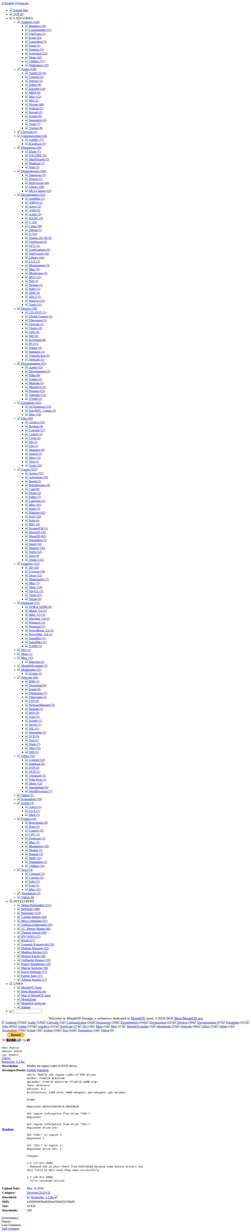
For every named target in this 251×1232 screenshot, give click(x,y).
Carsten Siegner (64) (33, 917)
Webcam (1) (36, 359)
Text (65, 1030)
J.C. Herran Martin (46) (35, 928)
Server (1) (34, 724)
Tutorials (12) (37, 395)
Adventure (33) (38, 477)
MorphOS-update (138, 1026)
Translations (85, 1030)
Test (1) (33, 740)
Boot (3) (33, 826)
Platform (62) (36, 512)
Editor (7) (34, 497)
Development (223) (32, 194)
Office (205, 1026)
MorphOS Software (33, 1003)
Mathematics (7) (38, 579)
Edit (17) (34, 881)
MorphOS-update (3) (33, 665)
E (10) (32, 234)
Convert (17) (36, 430)
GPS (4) (33, 332)
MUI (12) (34, 277)
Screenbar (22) (37, 53)
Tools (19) (35, 465)
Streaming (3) (37, 732)
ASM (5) (34, 210)
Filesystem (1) (37, 320)
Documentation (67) (33, 363)
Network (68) (29, 677)
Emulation (232, 1022)
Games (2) (35, 379)
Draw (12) (35, 575)
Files (5, 1026)
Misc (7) (33, 583)
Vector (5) (34, 599)
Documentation (206, 1022)
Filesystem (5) (37, 697)
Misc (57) (26, 658)
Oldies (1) (27, 795)
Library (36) (36, 187)
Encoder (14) (36, 88)
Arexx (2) (34, 206)
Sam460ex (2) (37, 642)
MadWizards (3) (38, 159)
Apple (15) (35, 367)
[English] (8, 3)
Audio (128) (28, 69)
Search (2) (35, 453)
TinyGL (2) (35, 591)
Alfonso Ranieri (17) (33, 979)
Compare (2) (36, 873)
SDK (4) (34, 293)
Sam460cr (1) (37, 638)
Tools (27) (35, 595)
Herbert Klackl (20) (32, 956)
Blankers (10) (37, 26)
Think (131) (36, 559)
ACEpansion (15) (39, 406)
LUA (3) (34, 261)
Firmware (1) (36, 838)
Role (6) (33, 520)
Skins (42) (35, 57)
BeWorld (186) (30, 909)
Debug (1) (35, 230)
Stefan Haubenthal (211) (35, 905)
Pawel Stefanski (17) (33, 972)
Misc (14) (34, 414)
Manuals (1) (36, 383)
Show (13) (35, 783)
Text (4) (33, 556)
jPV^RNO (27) (30, 936)
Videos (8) (27, 897)
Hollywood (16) (38, 253)
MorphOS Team (30, 987)
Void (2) (33, 167)
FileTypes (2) (36, 34)
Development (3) (39, 371)
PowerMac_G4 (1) (40, 634)
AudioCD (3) (37, 73)
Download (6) (37, 685)
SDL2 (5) (34, 296)
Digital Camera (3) (40, 316)
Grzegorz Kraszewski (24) (37, 944)
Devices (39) (28, 308)
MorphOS (138, 1018)
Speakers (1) (36, 351)
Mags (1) (26, 654)
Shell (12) (34, 858)
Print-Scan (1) (37, 779)
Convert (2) (35, 77)
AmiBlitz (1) (36, 198)
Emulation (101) (30, 402)
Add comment (10, 1228)
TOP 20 (18, 14)
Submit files (20, 10)
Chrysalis (52, 1022)
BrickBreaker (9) (39, 485)
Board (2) (34, 481)
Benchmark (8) (38, 822)
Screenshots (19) (31, 799)
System (48, 1030)
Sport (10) (35, 544)
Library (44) (36, 257)
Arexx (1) (34, 807)
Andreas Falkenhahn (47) (36, 924)
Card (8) (33, 489)
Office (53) (27, 756)
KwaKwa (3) (36, 143)
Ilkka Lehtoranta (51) (33, 921)
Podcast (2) (35, 108)
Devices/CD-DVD (38, 1192)
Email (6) (34, 689)
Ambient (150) (29, 22)
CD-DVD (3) (37, 312)
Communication (76, 1022)
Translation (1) (37, 862)
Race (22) (34, 516)
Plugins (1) (35, 850)
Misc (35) (34, 504)
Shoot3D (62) (37, 536)
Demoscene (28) (31, 147)
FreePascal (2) (37, 242)
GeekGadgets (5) (39, 249)
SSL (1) (33, 728)
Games (22, 1026)
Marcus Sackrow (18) (34, 968)
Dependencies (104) (33, 171)
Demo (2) (34, 493)
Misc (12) (34, 96)
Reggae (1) (35, 285)
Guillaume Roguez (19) (35, 960)
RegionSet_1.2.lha (13, 1061)
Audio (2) (34, 214)
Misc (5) (33, 269)
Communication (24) (33, 136)
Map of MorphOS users (35, 995)
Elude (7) (34, 151)
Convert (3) (35, 877)
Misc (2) (33, 842)
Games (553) (28, 469)
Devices (182, 1022)
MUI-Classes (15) (39, 191)
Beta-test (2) (36, 661)
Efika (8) (34, 375)
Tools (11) (35, 304)
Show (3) (34, 457)
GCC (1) (34, 245)
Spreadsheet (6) (38, 787)
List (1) (33, 446)
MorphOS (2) (37, 387)
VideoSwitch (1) (38, 355)
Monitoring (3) (37, 273)
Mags (99, 1026)
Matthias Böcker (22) (33, 952)
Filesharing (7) (37, 693)
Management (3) (38, 265)
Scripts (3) (27, 803)
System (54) (28, 818)
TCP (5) (33, 736)
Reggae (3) (35, 854)
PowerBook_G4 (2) (41, 630)
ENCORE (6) (37, 155)
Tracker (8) (35, 128)
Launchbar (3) (37, 41)
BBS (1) (33, 681)
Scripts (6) (35, 116)
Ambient (10, 1022)
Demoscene (103, 1022)
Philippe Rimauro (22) (34, 948)
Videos (105, 1030)
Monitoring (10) (38, 846)
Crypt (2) (34, 438)
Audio (31, 1022)
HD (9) (33, 336)
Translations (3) (30, 893)
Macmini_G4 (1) (39, 618)
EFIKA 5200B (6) (40, 607)
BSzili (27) (27, 940)
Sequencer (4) (37, 120)
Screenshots (9, 1030)
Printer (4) (35, 348)
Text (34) (26, 870)
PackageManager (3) (41, 705)
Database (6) (36, 764)
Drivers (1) (35, 81)
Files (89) (26, 418)
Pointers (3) (35, 49)
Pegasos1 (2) (36, 622)
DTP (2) (33, 767)
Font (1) (33, 885)
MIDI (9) (34, 92)
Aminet (25, 1007)
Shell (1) (34, 815)
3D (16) (33, 567)
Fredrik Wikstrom (38, 1070)
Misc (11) (34, 889)
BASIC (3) (35, 218)
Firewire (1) (36, 324)
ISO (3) (25, 650)
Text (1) (33, 461)
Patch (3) (34, 508)
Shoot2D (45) (37, 532)
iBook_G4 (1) (37, 610)
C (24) (32, 222)
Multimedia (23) (30, 669)
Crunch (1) (35, 434)
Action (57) (35, 473)
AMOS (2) (35, 202)
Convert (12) (36, 760)
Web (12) (34, 748)
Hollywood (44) (38, 183)
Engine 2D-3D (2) (40, 238)
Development (157, 1022)
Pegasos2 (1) (36, 626)
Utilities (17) (36, 61)
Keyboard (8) (37, 340)
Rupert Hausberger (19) (35, 964)
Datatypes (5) (37, 175)
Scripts (31, 1030)
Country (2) (36, 830)
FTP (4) (33, 701)
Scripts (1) (35, 673)
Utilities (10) (36, 866)
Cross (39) (35, 226)
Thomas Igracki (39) (33, 932)
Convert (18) (36, 571)
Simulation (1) (37, 540)
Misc (114, 1026)
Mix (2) (33, 100)
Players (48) (36, 104)
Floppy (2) (35, 328)
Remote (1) (35, 709)
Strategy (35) (36, 548)
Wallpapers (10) (38, 65)
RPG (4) (34, 524)
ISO (85, 1026)
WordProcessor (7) (40, 791)
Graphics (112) (30, 563)
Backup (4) (35, 426)
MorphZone (28, 999)
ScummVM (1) (38, 528)
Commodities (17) (39, 30)
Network (186, 1026)
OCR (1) (34, 771)
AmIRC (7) (35, 139)
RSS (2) (33, 713)
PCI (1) (33, 344)
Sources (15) (36, 300)
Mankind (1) (36, 163)
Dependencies (129, 1022)
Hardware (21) (29, 603)
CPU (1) (34, 834)
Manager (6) (36, 450)
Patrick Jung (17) (31, 975)
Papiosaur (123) (30, 913)
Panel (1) (34, 45)
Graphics (43, 1026)
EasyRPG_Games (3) (42, 410)
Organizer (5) (37, 775)
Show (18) (35, 587)
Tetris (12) (35, 552)
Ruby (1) (34, 289)
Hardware (66, 1026)
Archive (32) (36, 422)
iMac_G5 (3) (36, 614)
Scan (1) (33, 716)
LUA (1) (34, 811)
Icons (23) (35, 37)
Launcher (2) (36, 501)
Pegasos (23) (36, 391)
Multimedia (164, 1026)
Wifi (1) (33, 752)
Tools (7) (34, 124)
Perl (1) (33, 281)
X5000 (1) (35, 399)
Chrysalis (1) (28, 132)
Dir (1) (32, 442)
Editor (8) (34, 85)
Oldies (223, 1026)
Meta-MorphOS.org (33, 991)
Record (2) (35, 112)
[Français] (21, 3)
